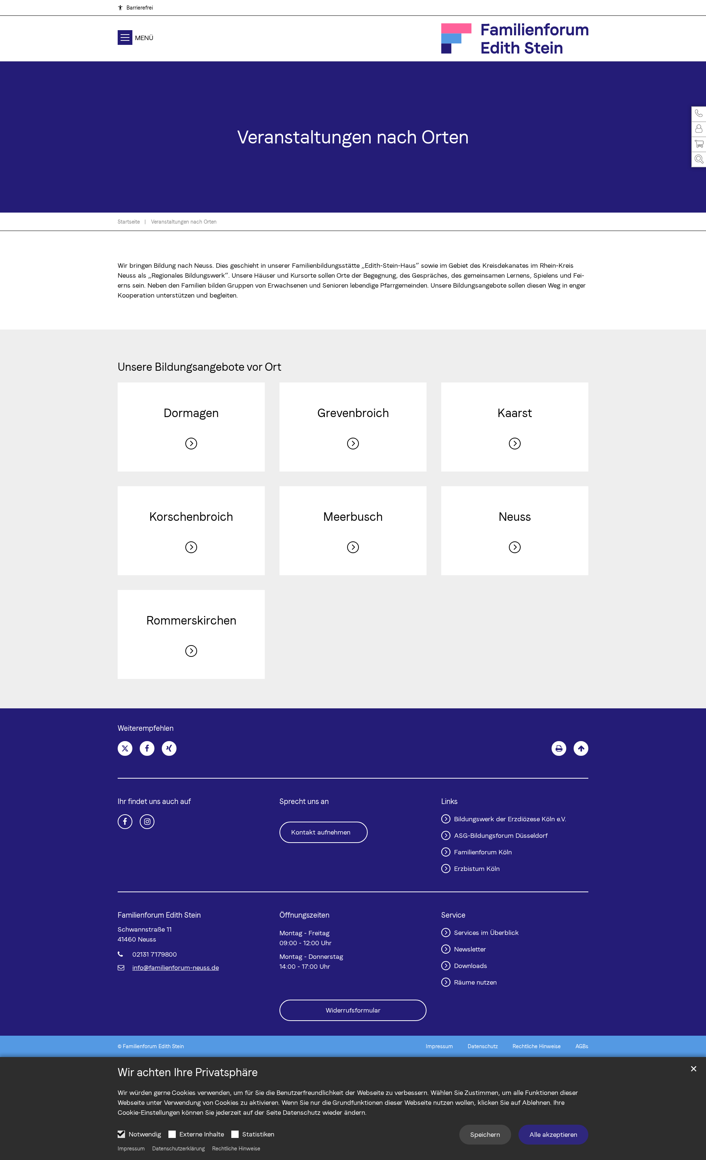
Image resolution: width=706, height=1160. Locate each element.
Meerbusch (353, 516)
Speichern (485, 1134)
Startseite (129, 222)
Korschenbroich (191, 516)
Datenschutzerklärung (178, 1148)
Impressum (131, 1148)
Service (453, 915)
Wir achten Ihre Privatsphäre (188, 1072)
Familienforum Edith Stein (159, 915)
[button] (698, 114)
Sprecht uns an (304, 801)
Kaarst (515, 413)
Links (449, 801)
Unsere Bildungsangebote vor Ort (199, 366)
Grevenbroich (353, 413)
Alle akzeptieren (553, 1134)
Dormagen (191, 413)
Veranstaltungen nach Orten (184, 222)
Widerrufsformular (353, 1010)
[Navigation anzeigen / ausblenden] (125, 38)
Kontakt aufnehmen (320, 832)
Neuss (515, 516)
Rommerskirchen (191, 620)
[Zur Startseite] (514, 38)
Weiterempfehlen (146, 728)
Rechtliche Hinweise (236, 1148)
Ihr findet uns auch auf (154, 801)
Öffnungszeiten (304, 915)
